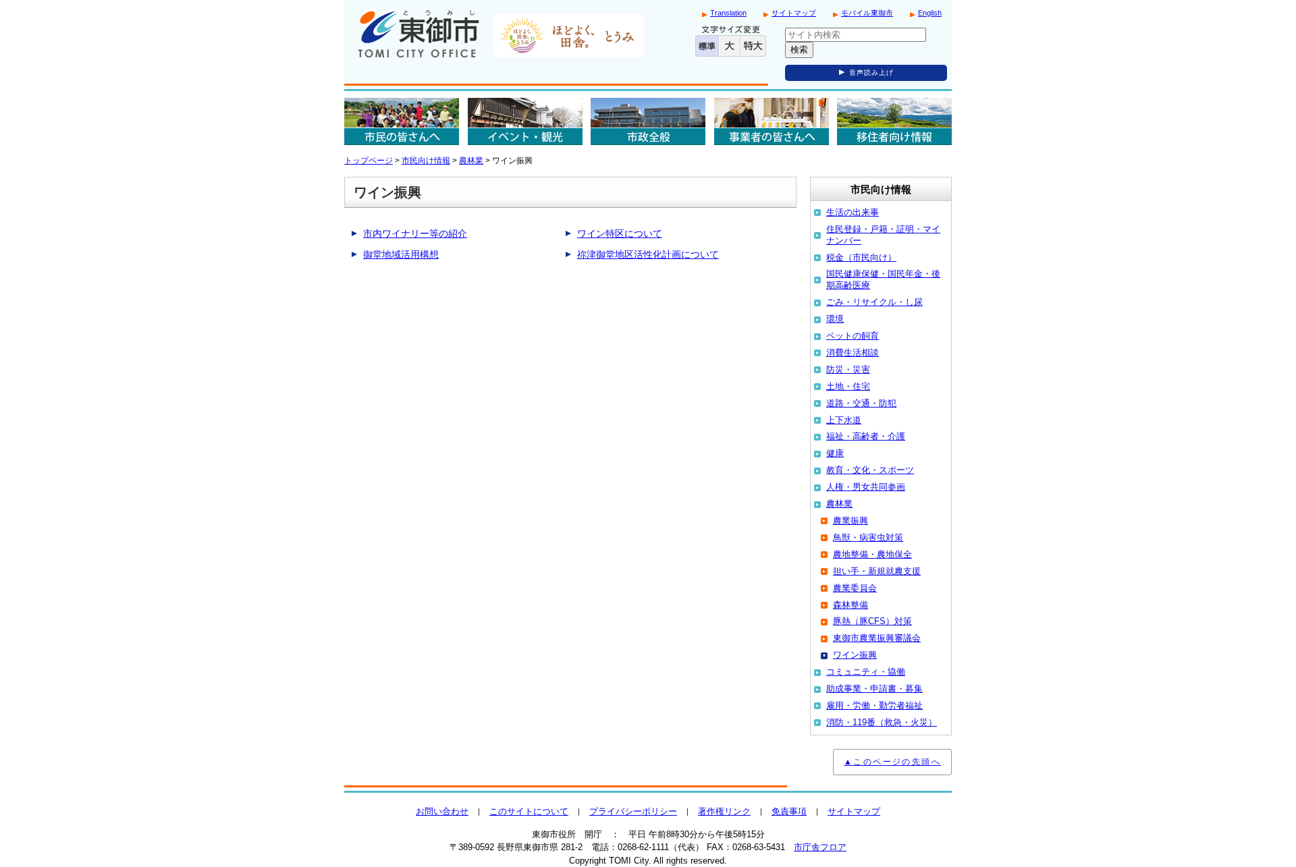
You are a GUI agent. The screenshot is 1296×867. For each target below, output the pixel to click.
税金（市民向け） (861, 257)
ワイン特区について (619, 233)
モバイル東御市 (867, 13)
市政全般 (648, 121)
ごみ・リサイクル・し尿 (874, 302)
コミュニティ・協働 (865, 672)
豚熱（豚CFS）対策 (872, 621)
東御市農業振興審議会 (877, 638)
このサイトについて (528, 811)
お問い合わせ (442, 811)
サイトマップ (794, 13)
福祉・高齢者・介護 (865, 436)
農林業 (471, 160)
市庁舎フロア (820, 847)
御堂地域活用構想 (401, 254)
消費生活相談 (852, 352)
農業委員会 (855, 588)
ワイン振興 (855, 655)
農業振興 (850, 520)
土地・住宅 (848, 386)
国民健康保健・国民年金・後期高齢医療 (883, 279)
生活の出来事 (852, 212)
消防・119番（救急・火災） (881, 722)
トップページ (368, 160)
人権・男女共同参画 (865, 487)
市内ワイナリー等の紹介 (415, 233)
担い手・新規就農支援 (877, 571)
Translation (728, 13)
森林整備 (850, 605)
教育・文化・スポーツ (870, 470)
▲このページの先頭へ (892, 761)
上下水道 (843, 420)
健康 (835, 453)
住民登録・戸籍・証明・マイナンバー (883, 235)
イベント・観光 (525, 121)
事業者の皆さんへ (771, 121)
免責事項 (789, 811)
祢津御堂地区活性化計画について (648, 254)
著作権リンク (724, 811)
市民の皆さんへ (401, 121)
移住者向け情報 (894, 121)
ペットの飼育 (852, 336)
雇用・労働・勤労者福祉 (874, 705)
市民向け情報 (426, 160)
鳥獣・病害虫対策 (868, 537)
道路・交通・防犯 (861, 403)
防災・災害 (848, 369)
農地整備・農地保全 (872, 554)
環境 (835, 319)
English (930, 13)
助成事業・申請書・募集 (874, 688)
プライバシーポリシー (633, 811)
